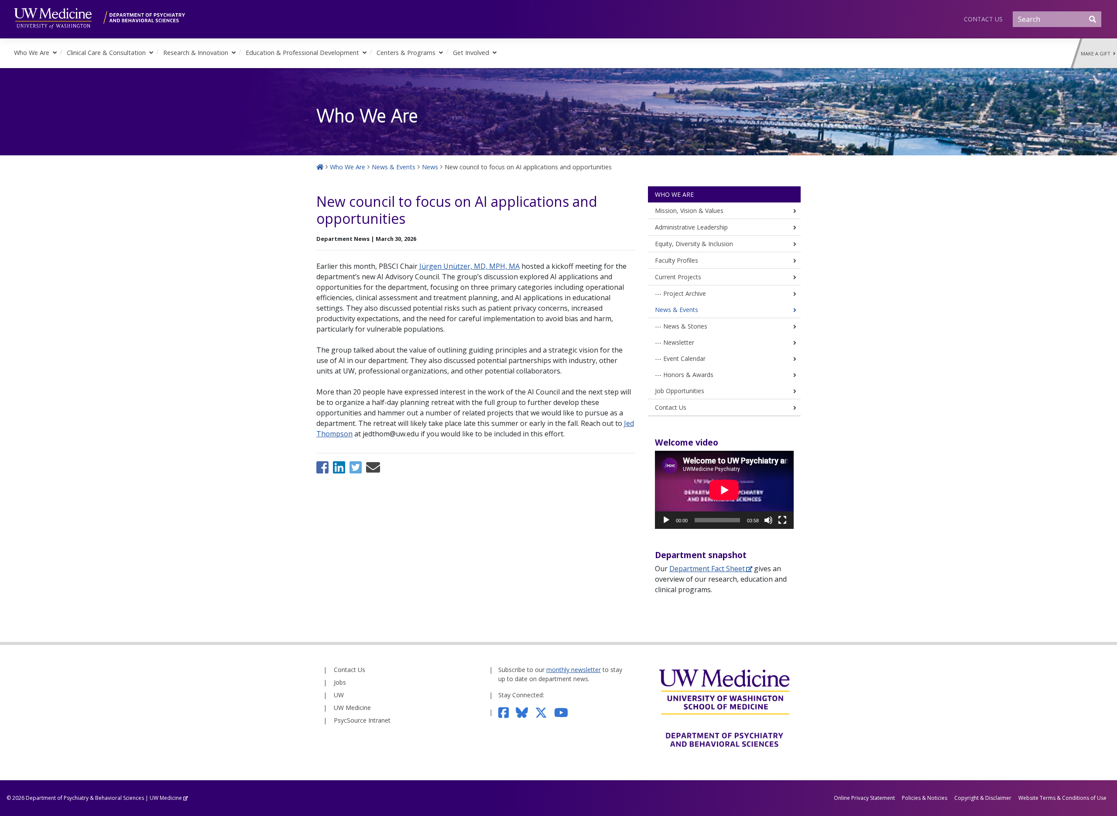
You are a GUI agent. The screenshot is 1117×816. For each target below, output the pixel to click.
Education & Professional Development (302, 52)
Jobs (340, 682)
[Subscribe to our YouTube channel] (564, 712)
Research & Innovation (195, 52)
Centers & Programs (406, 52)
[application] (724, 490)
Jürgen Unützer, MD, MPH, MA (469, 266)
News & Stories (685, 326)
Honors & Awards (688, 374)
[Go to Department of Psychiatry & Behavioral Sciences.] (319, 167)
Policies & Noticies (924, 798)
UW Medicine (352, 707)
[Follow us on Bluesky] (525, 712)
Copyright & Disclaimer (982, 798)
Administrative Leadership (691, 227)
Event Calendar (684, 358)
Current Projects (678, 277)
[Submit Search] (1092, 19)
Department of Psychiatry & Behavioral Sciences (85, 798)
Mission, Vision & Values (689, 210)
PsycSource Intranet (362, 720)
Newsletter (678, 342)
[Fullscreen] (782, 520)
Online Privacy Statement (864, 798)
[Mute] (768, 520)
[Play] (666, 520)
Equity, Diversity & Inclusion (694, 244)
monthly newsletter (573, 669)
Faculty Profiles (676, 260)
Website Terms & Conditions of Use (1062, 798)
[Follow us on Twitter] (544, 712)
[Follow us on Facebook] (507, 712)
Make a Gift (1097, 53)
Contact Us (983, 19)
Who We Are (31, 52)
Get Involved (471, 52)
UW (339, 695)
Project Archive (684, 293)
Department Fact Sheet (707, 568)
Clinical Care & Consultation (106, 52)
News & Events (676, 309)
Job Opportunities (679, 391)
